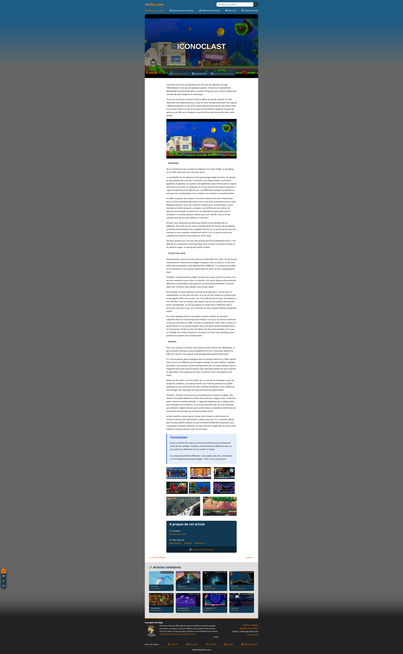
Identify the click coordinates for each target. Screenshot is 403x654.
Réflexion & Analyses (211, 10)
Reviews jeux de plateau (183, 10)
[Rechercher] (255, 4)
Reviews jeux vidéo (156, 10)
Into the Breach (159, 557)
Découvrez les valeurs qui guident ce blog (178, 634)
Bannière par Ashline (249, 628)
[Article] (3, 575)
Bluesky (230, 644)
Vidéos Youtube (251, 10)
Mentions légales (250, 625)
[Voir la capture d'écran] (201, 139)
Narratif (187, 543)
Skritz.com (154, 4)
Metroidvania (175, 543)
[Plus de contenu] (3, 581)
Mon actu (232, 10)
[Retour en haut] (3, 570)
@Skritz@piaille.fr (251, 644)
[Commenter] (3, 586)
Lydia (248, 557)
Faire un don (252, 634)
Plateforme (199, 543)
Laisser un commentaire (223, 73)
